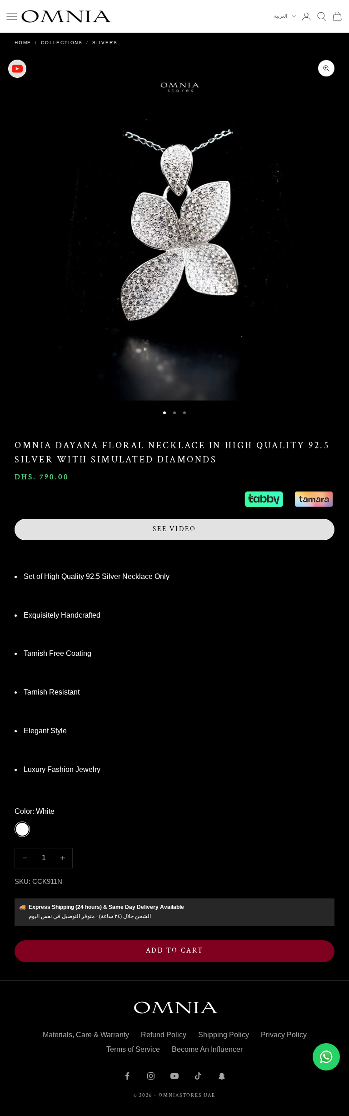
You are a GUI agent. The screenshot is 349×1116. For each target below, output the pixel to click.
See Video (174, 529)
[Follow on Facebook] (127, 1075)
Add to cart (175, 950)
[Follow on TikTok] (198, 1075)
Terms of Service (133, 1049)
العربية (280, 16)
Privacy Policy (284, 1035)
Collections (62, 42)
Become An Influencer (207, 1049)
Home (23, 42)
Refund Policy (163, 1035)
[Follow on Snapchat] (221, 1075)
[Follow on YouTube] (174, 1075)
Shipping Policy (223, 1035)
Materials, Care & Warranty (86, 1035)
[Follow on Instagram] (150, 1075)
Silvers (105, 42)
